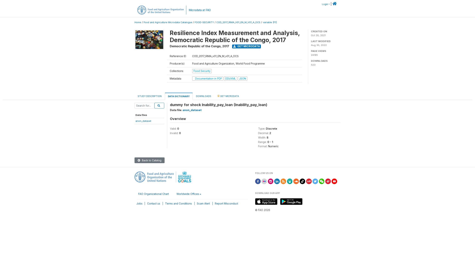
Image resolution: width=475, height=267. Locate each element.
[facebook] (258, 181)
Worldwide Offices (187, 193)
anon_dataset (143, 120)
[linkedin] (277, 181)
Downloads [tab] (203, 96)
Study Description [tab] (150, 96)
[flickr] (264, 181)
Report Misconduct (226, 203)
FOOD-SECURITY (204, 22)
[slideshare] (290, 181)
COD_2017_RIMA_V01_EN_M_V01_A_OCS (238, 22)
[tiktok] (302, 181)
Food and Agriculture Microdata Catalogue (168, 22)
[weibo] (328, 181)
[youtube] (334, 181)
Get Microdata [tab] (229, 96)
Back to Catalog (151, 160)
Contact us (153, 203)
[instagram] (270, 181)
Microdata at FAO (200, 10)
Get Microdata (248, 46)
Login (325, 4)
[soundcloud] (296, 181)
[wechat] (322, 181)
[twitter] (315, 181)
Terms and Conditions (178, 203)
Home (138, 22)
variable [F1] (270, 22)
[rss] (283, 181)
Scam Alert (203, 203)
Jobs (139, 203)
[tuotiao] (309, 181)
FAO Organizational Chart (153, 193)
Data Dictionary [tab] (179, 96)
